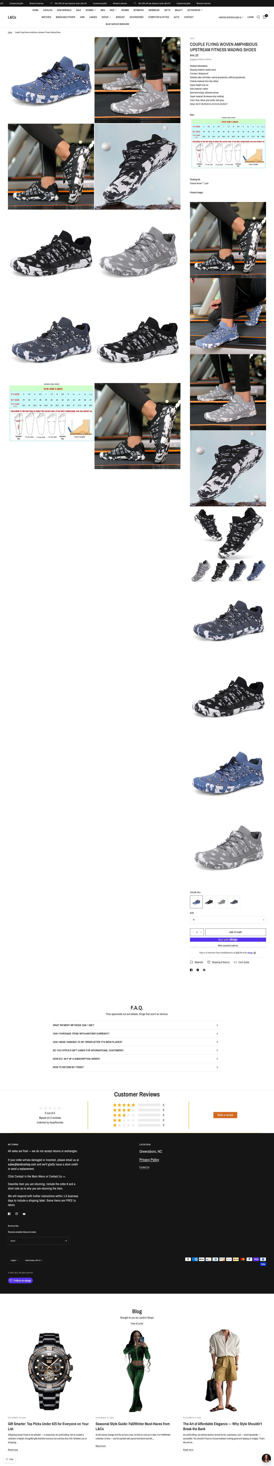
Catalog (47, 10)
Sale (78, 10)
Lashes (93, 17)
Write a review (225, 1115)
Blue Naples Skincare (117, 24)
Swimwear (154, 10)
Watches (46, 17)
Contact (189, 17)
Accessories (137, 17)
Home (35, 10)
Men (103, 10)
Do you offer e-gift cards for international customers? (88, 1050)
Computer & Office (158, 17)
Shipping (193, 59)
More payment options (228, 945)
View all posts (137, 1323)
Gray (221, 902)
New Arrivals (64, 10)
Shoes (105, 17)
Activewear (193, 10)
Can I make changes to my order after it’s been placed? (87, 1042)
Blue (196, 902)
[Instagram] (18, 1213)
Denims (125, 10)
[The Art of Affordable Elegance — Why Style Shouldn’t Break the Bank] (224, 1370)
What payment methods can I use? (73, 1025)
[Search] (258, 17)
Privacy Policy (149, 1159)
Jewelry (120, 17)
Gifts (167, 10)
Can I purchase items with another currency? (81, 1033)
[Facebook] (11, 1213)
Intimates (139, 10)
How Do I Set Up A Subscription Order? (76, 1058)
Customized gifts (61, 3)
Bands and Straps (65, 17)
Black (208, 902)
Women (90, 10)
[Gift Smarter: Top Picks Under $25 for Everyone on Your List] (49, 1370)
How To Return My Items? (68, 1067)
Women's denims (81, 3)
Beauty (179, 10)
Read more (13, 1449)
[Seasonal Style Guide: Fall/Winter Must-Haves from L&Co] (137, 1370)
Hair (82, 17)
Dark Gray (234, 902)
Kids (112, 10)
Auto (176, 17)
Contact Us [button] (144, 1167)
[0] (263, 17)
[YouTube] (26, 1214)
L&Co (12, 17)
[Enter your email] (66, 1241)
